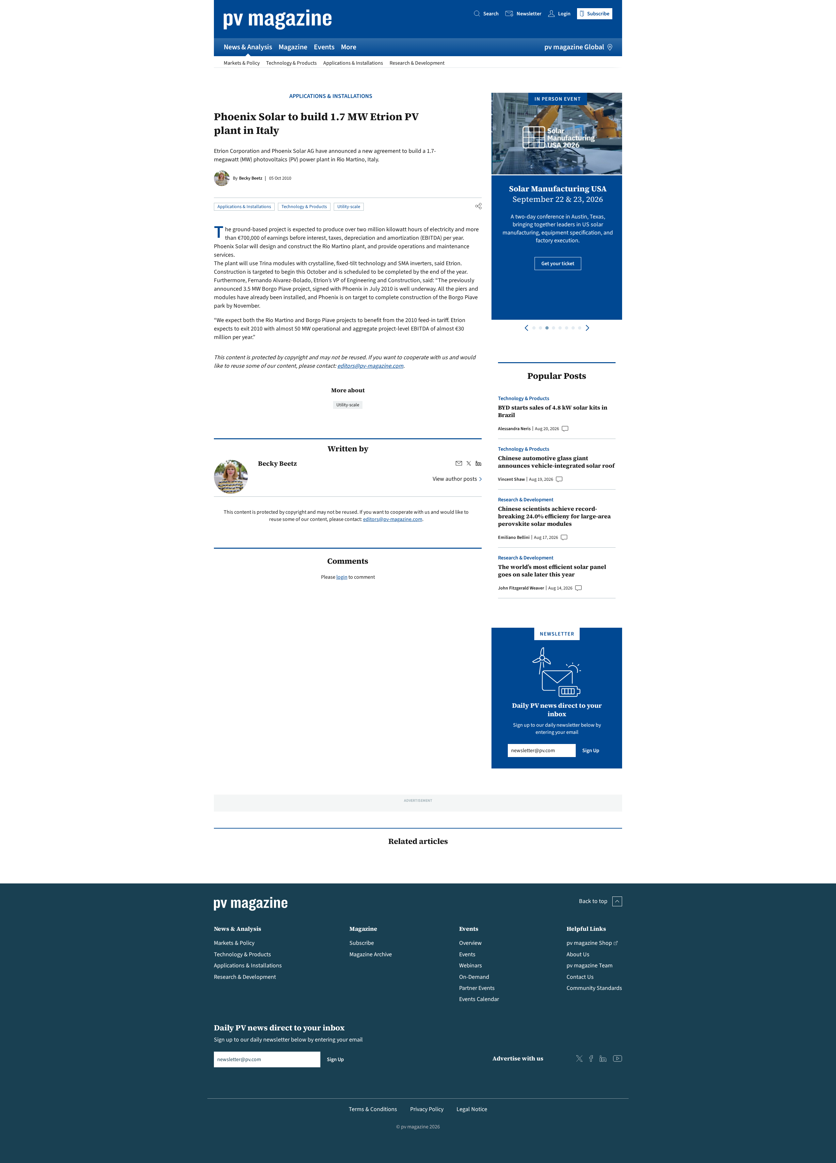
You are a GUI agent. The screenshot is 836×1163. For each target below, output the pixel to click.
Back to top (593, 901)
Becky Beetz (250, 178)
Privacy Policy (426, 1109)
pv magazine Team (590, 965)
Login (564, 13)
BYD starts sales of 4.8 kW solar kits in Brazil (552, 411)
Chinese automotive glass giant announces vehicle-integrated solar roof (556, 462)
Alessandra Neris (514, 429)
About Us (578, 954)
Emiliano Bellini (514, 537)
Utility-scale (348, 206)
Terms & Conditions (373, 1109)
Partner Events (477, 988)
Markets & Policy (242, 63)
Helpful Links (586, 929)
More (348, 47)
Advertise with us (517, 1058)
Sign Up (590, 750)
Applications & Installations (353, 63)
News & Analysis (248, 47)
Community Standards (594, 988)
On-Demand (474, 977)
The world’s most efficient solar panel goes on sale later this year (552, 570)
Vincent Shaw (511, 479)
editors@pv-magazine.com (370, 366)
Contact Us (580, 977)
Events (324, 47)
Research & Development (417, 63)
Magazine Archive (370, 954)
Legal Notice (472, 1109)
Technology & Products (291, 63)
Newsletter (529, 13)
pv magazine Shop (589, 943)
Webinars (470, 965)
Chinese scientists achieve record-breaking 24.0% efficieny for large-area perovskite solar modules (554, 516)
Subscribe (361, 943)
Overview (470, 943)
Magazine (293, 47)
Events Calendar (479, 999)
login (341, 577)
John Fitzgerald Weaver (521, 588)
